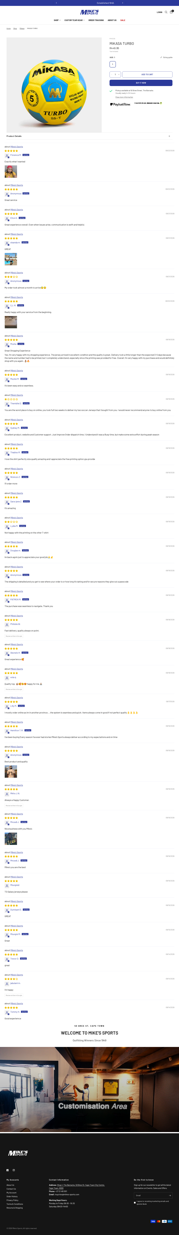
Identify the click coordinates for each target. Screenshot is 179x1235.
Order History (12, 1196)
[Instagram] (15, 1170)
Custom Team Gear (73, 20)
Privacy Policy (12, 1200)
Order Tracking (96, 20)
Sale (122, 20)
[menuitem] (57, 20)
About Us (112, 20)
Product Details (14, 136)
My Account (11, 1192)
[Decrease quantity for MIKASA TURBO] (112, 74)
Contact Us (11, 1189)
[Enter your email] (169, 1195)
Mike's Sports (16, 146)
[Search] (166, 12)
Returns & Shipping (15, 1208)
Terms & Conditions (15, 1204)
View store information (124, 97)
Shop (56, 20)
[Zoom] (96, 42)
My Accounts (13, 1180)
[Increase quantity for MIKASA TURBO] (119, 74)
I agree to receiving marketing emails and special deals (153, 1202)
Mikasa (22, 28)
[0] (170, 12)
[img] (11, 150)
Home (9, 28)
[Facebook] (9, 1170)
